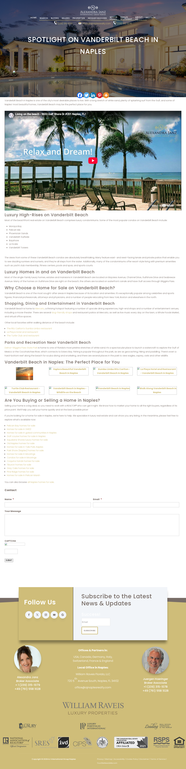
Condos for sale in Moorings (21, 457)
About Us (139, 18)
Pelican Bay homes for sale (21, 425)
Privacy (100, 759)
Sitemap (108, 759)
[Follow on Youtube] (54, 615)
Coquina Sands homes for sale (23, 461)
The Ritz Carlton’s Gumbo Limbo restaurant (29, 328)
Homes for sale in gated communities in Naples (32, 432)
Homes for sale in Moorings (21, 454)
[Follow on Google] (62, 615)
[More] (106, 95)
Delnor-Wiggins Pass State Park (21, 347)
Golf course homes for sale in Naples (26, 436)
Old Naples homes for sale (21, 443)
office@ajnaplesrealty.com (96, 23)
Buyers (55, 18)
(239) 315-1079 (65, 23)
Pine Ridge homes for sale (20, 471)
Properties (79, 18)
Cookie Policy (132, 759)
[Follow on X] (37, 615)
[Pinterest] (100, 95)
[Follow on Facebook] (29, 615)
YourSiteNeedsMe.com (107, 763)
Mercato (39, 308)
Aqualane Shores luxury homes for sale (27, 439)
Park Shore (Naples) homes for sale (25, 450)
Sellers (66, 18)
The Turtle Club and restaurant (23, 335)
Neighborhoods (97, 18)
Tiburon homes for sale (19, 464)
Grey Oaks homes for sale (20, 468)
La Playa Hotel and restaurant (22, 332)
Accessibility (119, 759)
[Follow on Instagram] (45, 615)
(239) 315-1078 (124, 23)
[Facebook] (80, 95)
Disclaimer (144, 759)
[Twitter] (86, 95)
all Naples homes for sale (41, 482)
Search (44, 18)
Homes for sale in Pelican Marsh (23, 475)
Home (34, 18)
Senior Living (113, 18)
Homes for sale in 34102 (19, 429)
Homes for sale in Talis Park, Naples (25, 446)
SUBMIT (9, 560)
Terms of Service (158, 759)
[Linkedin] (93, 95)
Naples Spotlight (126, 18)
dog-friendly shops (62, 312)
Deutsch (150, 18)
